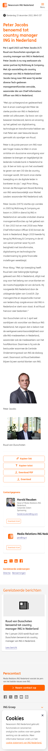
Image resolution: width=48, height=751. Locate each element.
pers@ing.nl (22, 537)
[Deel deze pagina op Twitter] (11, 561)
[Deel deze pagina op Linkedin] (16, 561)
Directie (7, 573)
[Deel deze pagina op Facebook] (21, 561)
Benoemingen (19, 573)
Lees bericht (11, 647)
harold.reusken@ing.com (27, 514)
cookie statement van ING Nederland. (24, 742)
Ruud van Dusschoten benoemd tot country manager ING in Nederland (22, 624)
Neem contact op (25, 687)
